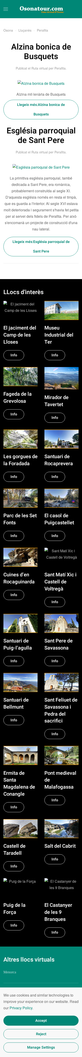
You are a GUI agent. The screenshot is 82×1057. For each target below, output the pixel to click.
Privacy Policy (21, 1007)
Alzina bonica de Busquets (41, 52)
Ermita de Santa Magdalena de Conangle (19, 784)
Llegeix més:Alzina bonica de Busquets (41, 109)
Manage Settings (41, 1047)
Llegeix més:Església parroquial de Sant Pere (41, 246)
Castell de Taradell (14, 849)
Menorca (9, 972)
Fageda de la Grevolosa (17, 397)
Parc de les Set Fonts (20, 519)
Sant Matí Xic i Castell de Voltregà (60, 581)
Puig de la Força (14, 909)
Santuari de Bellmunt (16, 703)
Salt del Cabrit (60, 846)
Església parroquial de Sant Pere (41, 136)
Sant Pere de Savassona (58, 644)
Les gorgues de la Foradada (20, 460)
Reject (41, 1034)
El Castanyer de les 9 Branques (58, 912)
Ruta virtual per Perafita (48, 68)
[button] (5, 9)
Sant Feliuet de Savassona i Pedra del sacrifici (60, 710)
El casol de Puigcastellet (59, 519)
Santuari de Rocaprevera (58, 460)
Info (13, 355)
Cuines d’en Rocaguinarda (19, 578)
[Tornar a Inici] (41, 9)
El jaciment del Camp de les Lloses (19, 335)
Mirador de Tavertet (56, 401)
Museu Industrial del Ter (58, 335)
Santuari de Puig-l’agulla (17, 644)
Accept (41, 1020)
